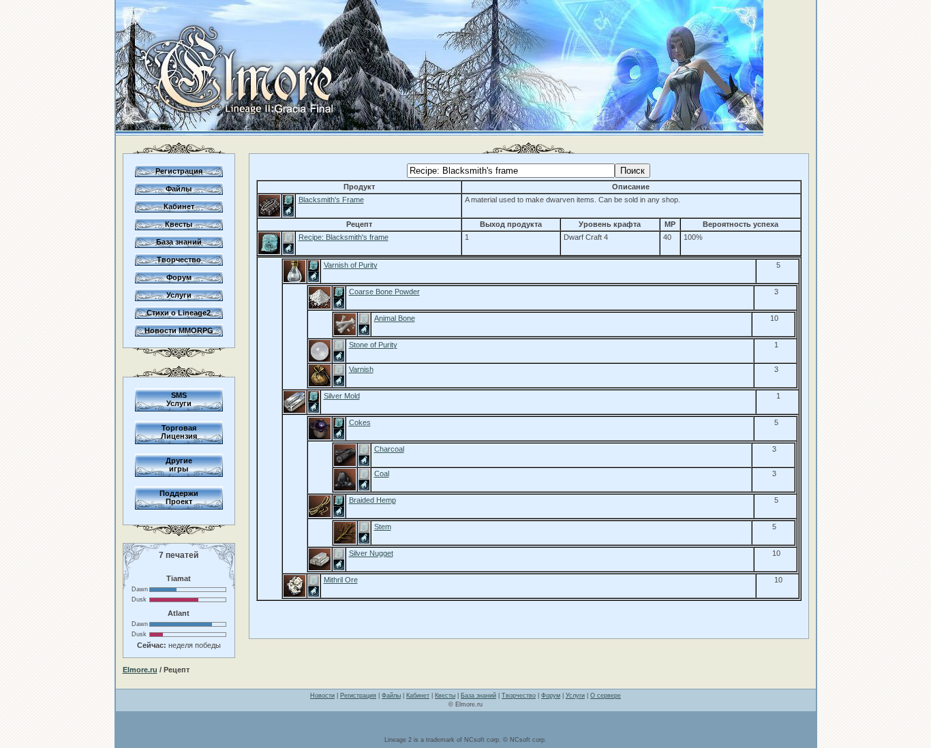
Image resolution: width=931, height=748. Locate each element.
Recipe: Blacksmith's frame (343, 237)
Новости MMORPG (178, 330)
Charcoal (389, 449)
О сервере (605, 695)
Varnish (361, 369)
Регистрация (178, 171)
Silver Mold (342, 396)
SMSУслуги (179, 399)
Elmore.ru (140, 670)
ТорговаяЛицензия (179, 432)
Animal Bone (394, 318)
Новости (322, 695)
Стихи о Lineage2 (179, 313)
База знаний (179, 242)
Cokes (360, 422)
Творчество (179, 259)
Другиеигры (179, 464)
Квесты (178, 224)
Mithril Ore (341, 580)
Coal (381, 473)
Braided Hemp (372, 500)
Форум (179, 277)
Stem (382, 527)
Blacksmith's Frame (331, 200)
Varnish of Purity (351, 265)
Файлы (179, 189)
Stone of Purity (373, 345)
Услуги (179, 295)
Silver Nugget (371, 553)
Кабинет (179, 206)
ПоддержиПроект (178, 497)
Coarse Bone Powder (384, 291)
